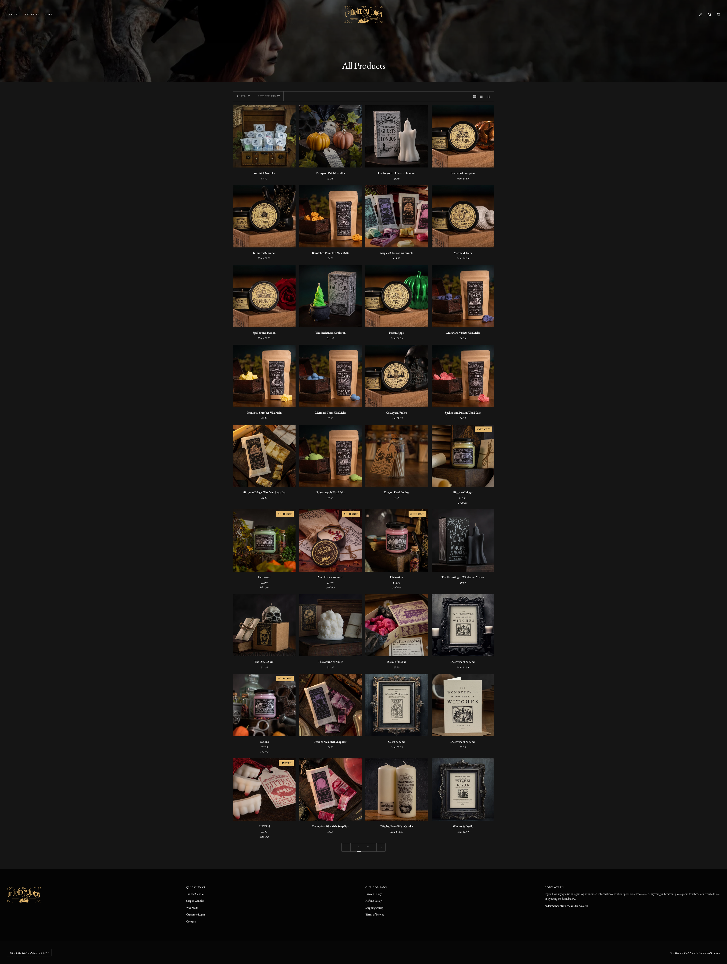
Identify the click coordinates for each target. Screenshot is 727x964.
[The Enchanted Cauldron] (330, 296)
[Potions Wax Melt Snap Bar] (330, 705)
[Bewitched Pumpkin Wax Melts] (330, 216)
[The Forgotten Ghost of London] (396, 136)
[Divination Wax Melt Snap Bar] (330, 789)
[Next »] (381, 847)
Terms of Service (374, 914)
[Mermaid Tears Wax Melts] (330, 376)
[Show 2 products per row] (474, 96)
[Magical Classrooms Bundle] (396, 216)
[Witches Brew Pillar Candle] (396, 789)
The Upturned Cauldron (693, 952)
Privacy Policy (373, 894)
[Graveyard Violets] (396, 376)
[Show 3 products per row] (481, 96)
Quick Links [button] (195, 887)
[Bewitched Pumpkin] (463, 136)
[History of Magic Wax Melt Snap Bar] (264, 456)
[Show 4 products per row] (489, 96)
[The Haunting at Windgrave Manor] (463, 540)
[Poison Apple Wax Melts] (330, 456)
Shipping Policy (374, 908)
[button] (14, 14)
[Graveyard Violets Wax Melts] (463, 296)
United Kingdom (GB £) (28, 952)
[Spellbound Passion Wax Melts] (463, 376)
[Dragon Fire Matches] (396, 456)
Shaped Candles (195, 901)
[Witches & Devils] (463, 789)
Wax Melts (192, 908)
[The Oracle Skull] (264, 625)
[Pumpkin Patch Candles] (330, 136)
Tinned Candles (195, 894)
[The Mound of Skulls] (330, 625)
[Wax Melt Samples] (264, 136)
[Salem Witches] (396, 705)
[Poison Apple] (396, 296)
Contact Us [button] (554, 887)
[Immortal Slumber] (264, 216)
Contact (191, 921)
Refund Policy (373, 901)
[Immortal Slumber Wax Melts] (264, 376)
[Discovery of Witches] (463, 625)
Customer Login (195, 914)
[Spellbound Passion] (264, 296)
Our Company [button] (376, 887)
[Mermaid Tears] (463, 216)
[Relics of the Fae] (396, 625)
